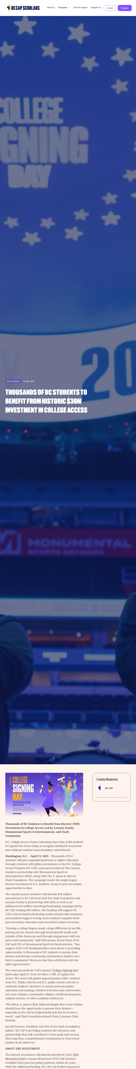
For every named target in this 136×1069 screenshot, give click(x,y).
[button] (64, 7)
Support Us (96, 7)
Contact (110, 8)
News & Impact (81, 7)
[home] (15, 8)
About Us (51, 7)
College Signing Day (65, 970)
